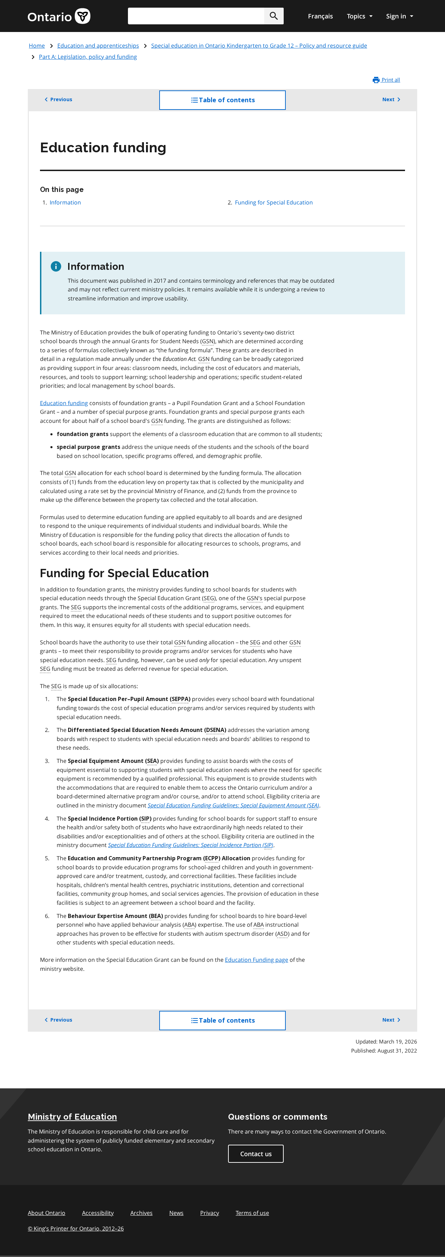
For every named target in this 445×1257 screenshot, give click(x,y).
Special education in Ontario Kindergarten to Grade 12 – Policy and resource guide (259, 45)
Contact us (256, 1154)
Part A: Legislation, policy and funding (88, 57)
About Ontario (46, 1213)
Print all (390, 79)
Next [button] (388, 99)
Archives (141, 1213)
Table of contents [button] (241, 103)
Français (320, 16)
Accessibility (98, 1213)
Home (37, 45)
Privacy (209, 1213)
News (176, 1213)
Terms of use (252, 1213)
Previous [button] (61, 99)
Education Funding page (256, 960)
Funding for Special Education (274, 202)
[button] (274, 16)
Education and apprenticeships (98, 45)
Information (65, 202)
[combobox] (206, 16)
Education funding (64, 403)
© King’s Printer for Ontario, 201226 (76, 1228)
